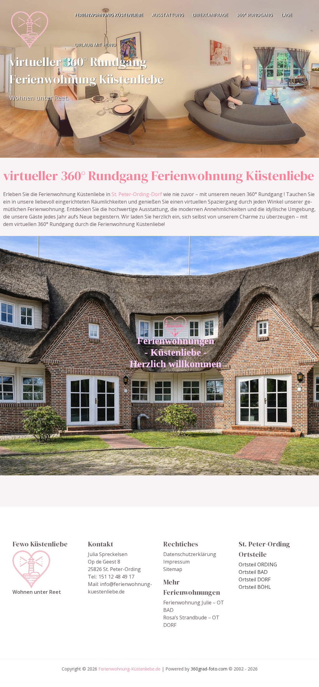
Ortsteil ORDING (258, 564)
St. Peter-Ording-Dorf (137, 194)
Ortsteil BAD (253, 572)
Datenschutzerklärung (189, 554)
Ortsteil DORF (254, 579)
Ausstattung (167, 15)
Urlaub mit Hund (95, 45)
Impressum (176, 561)
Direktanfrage (210, 15)
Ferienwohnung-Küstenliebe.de (129, 669)
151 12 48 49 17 (116, 576)
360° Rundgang (254, 15)
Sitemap (172, 569)
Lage (286, 15)
